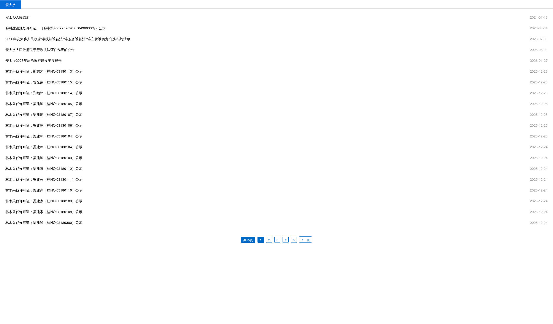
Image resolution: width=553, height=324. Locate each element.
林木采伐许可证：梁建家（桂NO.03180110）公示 (43, 190)
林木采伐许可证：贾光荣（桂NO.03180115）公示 (43, 82)
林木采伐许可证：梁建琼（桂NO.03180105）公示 (43, 103)
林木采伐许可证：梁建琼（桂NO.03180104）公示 (43, 136)
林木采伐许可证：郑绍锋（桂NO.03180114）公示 (43, 92)
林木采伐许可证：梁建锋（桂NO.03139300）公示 (43, 222)
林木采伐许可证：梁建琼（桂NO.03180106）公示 (43, 125)
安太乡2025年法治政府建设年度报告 (33, 60)
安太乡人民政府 (17, 17)
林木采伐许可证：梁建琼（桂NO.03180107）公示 (43, 114)
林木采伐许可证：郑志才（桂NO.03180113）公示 (43, 71)
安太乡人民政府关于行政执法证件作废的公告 (40, 49)
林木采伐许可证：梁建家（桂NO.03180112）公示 (43, 168)
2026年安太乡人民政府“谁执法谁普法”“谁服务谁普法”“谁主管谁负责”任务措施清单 (67, 38)
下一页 (305, 240)
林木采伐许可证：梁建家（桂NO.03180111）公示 (43, 179)
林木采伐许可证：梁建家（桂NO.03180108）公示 (43, 211)
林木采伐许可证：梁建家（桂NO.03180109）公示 (43, 200)
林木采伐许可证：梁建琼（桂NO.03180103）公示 (43, 157)
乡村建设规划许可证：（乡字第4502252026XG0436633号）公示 (55, 28)
